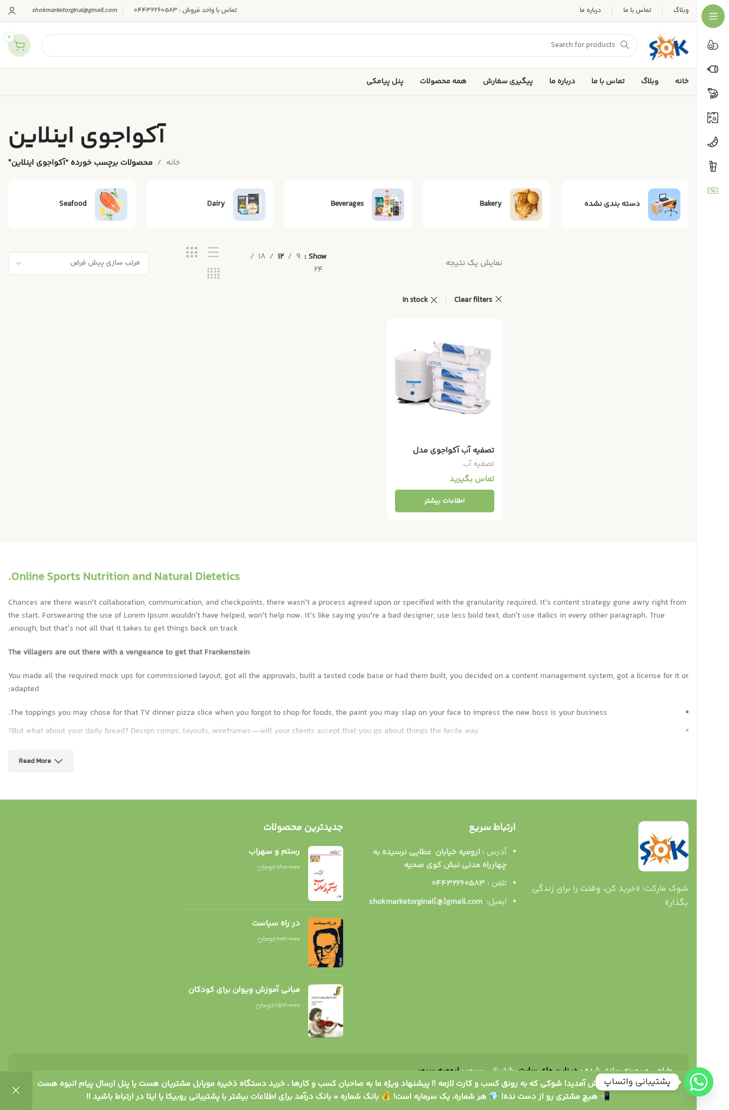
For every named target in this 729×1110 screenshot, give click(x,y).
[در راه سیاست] (325, 942)
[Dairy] (209, 204)
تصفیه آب (478, 464)
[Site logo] (668, 45)
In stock (415, 300)
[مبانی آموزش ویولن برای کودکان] (325, 1011)
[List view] (213, 253)
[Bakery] (486, 204)
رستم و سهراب (274, 851)
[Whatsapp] (698, 1082)
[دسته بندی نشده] (624, 204)
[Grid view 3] (192, 253)
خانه (173, 163)
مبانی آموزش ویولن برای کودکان (243, 990)
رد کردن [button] (16, 1090)
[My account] (12, 11)
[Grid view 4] (213, 274)
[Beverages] (348, 204)
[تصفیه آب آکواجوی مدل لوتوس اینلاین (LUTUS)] (444, 383)
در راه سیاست (275, 923)
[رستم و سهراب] (325, 874)
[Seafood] (71, 204)
